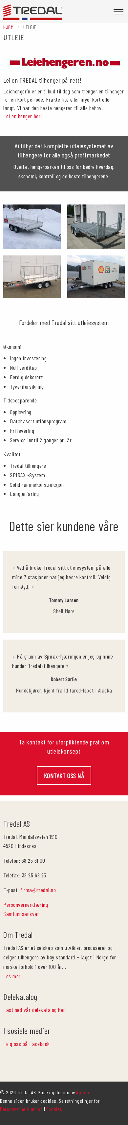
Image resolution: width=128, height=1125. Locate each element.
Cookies (54, 1109)
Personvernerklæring (25, 904)
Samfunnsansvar (21, 913)
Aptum (82, 1092)
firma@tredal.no (38, 889)
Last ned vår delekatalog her (34, 1009)
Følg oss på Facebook (26, 1043)
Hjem (8, 27)
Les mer (12, 976)
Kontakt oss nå (64, 775)
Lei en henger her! (22, 116)
